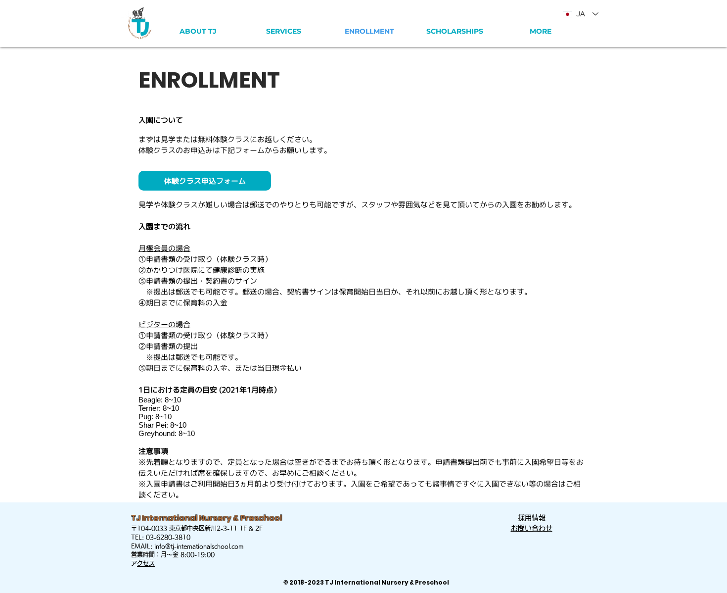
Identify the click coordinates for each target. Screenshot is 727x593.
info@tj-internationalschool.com (199, 546)
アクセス (146, 563)
